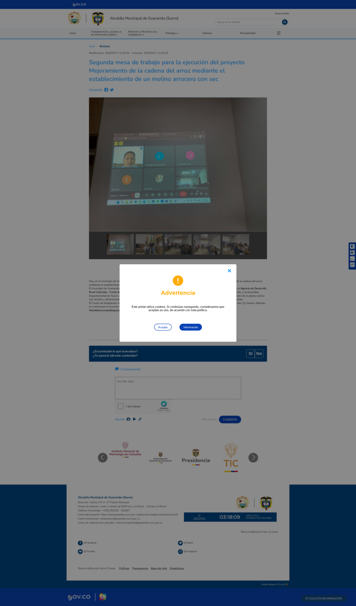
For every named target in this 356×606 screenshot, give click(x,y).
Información (191, 327)
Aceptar (163, 327)
